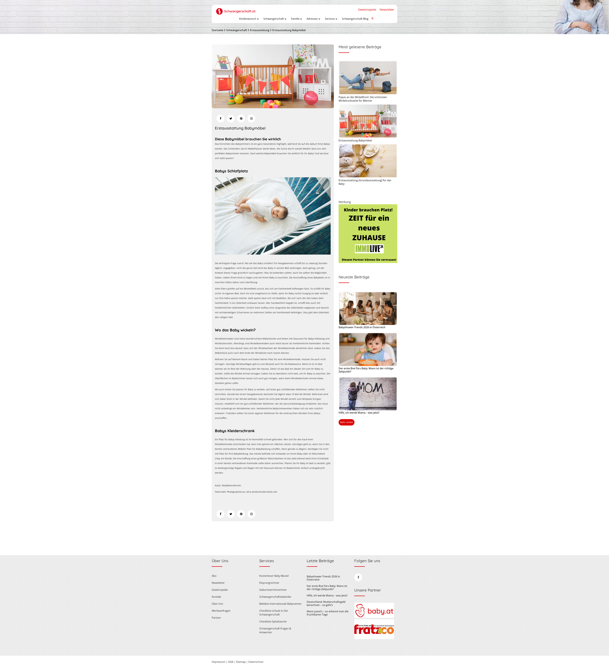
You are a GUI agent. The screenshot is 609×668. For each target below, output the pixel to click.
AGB (230, 662)
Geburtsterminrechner (273, 590)
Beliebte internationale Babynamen (280, 603)
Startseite (217, 30)
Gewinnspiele (367, 9)
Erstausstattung (259, 30)
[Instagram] (251, 119)
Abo (214, 576)
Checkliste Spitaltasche (273, 621)
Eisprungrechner (269, 583)
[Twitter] (231, 119)
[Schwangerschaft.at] (236, 10)
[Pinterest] (241, 119)
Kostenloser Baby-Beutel (274, 576)
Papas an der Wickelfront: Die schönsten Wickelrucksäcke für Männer (363, 98)
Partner (216, 617)
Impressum (218, 662)
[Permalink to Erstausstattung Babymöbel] (273, 107)
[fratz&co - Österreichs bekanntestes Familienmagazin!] (374, 638)
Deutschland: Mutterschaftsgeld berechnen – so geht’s (326, 603)
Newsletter (387, 9)
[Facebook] (220, 119)
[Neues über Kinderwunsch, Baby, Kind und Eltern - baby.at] (374, 617)
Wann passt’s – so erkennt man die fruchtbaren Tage (327, 613)
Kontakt (216, 596)
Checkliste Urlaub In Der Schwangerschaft (273, 612)
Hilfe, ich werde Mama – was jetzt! (359, 412)
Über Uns (217, 603)
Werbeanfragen (221, 610)
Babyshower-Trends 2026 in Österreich (362, 327)
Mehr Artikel (346, 422)
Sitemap (241, 662)
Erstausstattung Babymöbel (289, 30)
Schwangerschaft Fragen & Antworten (275, 630)
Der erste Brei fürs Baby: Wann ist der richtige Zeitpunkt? (366, 370)
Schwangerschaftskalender (275, 596)
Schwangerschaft (236, 30)
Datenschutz (256, 662)
